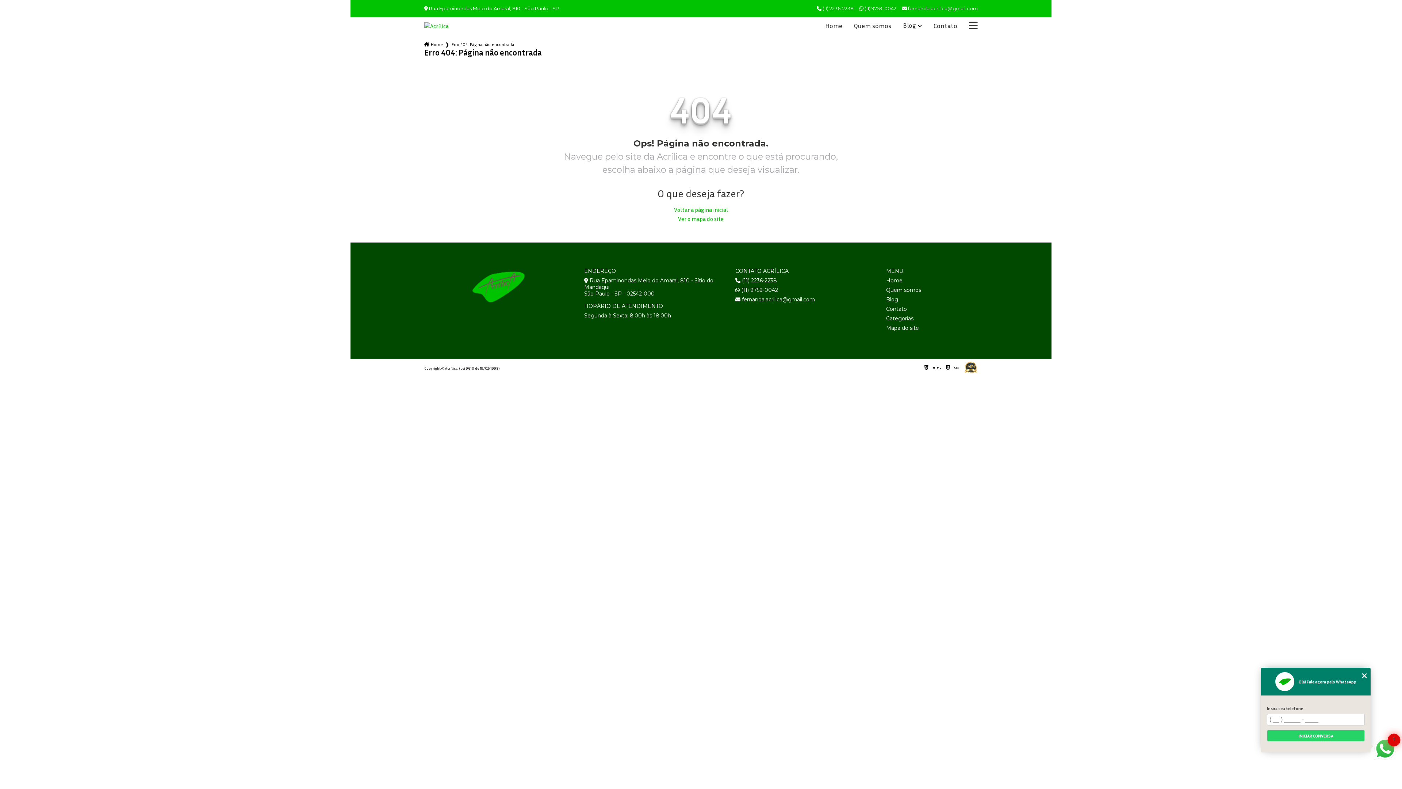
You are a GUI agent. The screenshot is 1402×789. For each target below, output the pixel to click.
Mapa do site (902, 328)
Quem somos (872, 26)
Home (833, 26)
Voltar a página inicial (701, 209)
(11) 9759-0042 (879, 8)
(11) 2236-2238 (837, 8)
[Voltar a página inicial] (441, 26)
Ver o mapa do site (701, 218)
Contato (945, 26)
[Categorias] (973, 26)
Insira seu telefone (1285, 708)
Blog (909, 25)
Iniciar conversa (1316, 736)
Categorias (899, 318)
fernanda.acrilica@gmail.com (777, 299)
